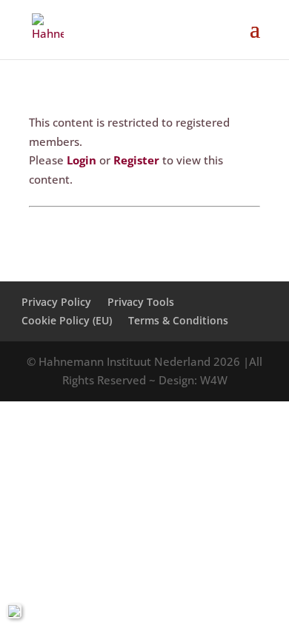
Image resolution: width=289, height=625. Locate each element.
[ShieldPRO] (14, 611)
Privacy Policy (56, 302)
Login (81, 160)
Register (136, 160)
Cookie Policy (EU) (66, 320)
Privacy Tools (140, 302)
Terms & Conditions (178, 320)
